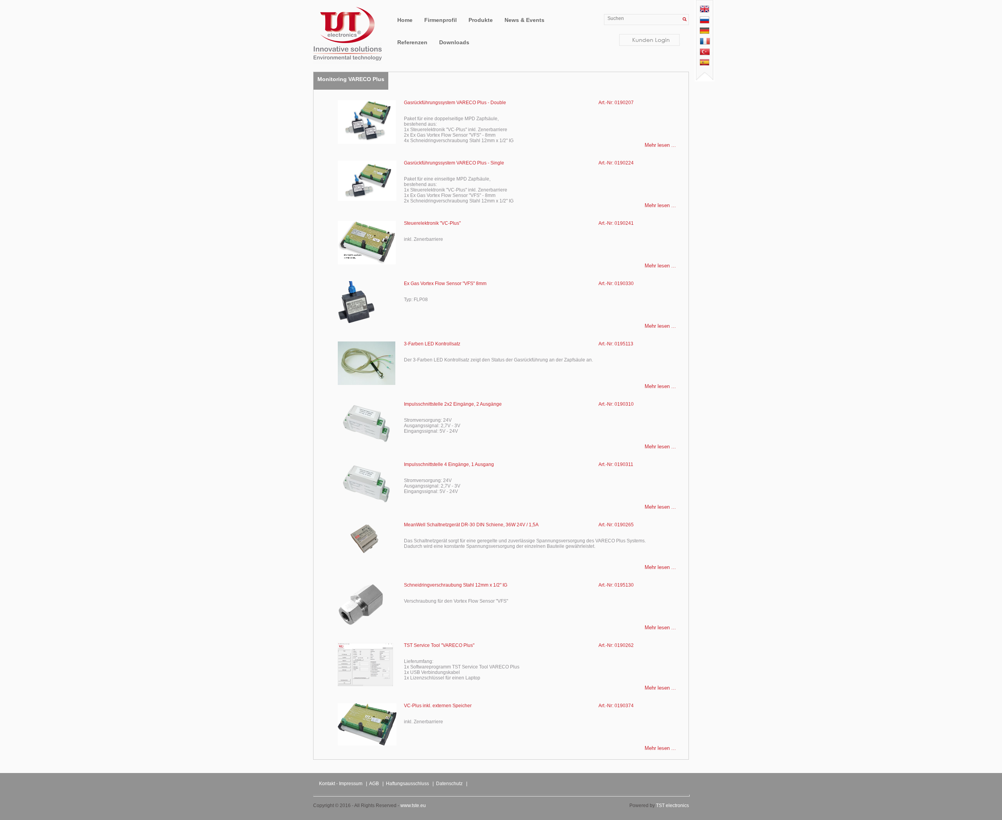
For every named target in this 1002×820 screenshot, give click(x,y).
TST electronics (672, 805)
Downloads (454, 42)
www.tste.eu (413, 805)
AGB (374, 783)
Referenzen (412, 42)
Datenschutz (449, 783)
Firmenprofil (440, 20)
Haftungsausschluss (407, 783)
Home (405, 20)
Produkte (481, 20)
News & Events (524, 20)
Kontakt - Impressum (340, 783)
